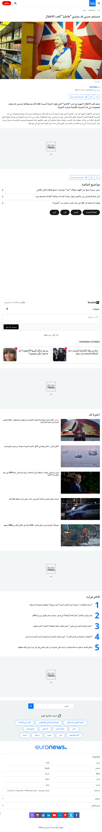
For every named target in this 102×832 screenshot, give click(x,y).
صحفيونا (97, 790)
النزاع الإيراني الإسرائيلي (75, 722)
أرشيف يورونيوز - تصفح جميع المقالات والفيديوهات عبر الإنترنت (28, 790)
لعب (65, 212)
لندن (54, 212)
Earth (47, 768)
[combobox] (51, 706)
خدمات (97, 799)
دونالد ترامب (60, 729)
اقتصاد (84, 11)
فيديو (98, 785)
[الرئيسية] (99, 10)
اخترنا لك (94, 415)
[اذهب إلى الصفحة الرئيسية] (92, 3)
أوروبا (98, 762)
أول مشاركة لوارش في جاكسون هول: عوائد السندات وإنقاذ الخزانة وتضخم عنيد (68, 196)
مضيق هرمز (30, 729)
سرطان (37, 735)
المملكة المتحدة (91, 212)
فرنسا (25, 735)
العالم (47, 762)
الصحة (47, 773)
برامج (47, 785)
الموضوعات (96, 756)
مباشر (6, 3)
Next (98, 773)
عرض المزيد (96, 805)
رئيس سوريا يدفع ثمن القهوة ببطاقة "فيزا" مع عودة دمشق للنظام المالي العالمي (68, 190)
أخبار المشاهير (74, 735)
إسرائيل (45, 729)
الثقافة (47, 779)
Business (92, 11)
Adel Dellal (93, 87)
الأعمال (97, 768)
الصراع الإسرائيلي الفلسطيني (49, 722)
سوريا (49, 735)
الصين (76, 212)
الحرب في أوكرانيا (24, 722)
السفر (98, 779)
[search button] (31, 706)
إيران (74, 729)
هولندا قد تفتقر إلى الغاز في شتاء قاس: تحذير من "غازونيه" (76, 203)
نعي (60, 735)
